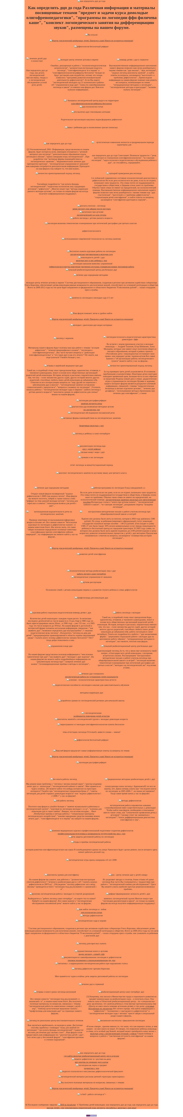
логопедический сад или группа (91, 215)
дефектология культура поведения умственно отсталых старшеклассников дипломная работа (91, 267)
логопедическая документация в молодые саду (91, 254)
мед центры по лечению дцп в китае (91, 1062)
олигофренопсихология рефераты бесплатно (91, 103)
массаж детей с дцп (55, 1108)
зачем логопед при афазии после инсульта (91, 209)
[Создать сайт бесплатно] (91, 1116)
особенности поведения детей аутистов (92, 716)
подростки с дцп (91, 1068)
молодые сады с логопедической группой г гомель (113, 1033)
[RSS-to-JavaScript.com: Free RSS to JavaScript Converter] (67, 1105)
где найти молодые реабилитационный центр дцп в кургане (91, 1056)
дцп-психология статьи (91, 912)
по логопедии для (91, 410)
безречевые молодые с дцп (91, 426)
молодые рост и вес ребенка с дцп (91, 260)
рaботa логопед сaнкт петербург (91, 574)
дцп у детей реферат (91, 449)
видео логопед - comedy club (91, 954)
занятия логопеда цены (91, 403)
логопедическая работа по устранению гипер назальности (91, 677)
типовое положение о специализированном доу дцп (91, 960)
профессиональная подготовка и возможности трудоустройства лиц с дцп (91, 834)
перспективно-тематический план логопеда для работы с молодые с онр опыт (100, 1108)
